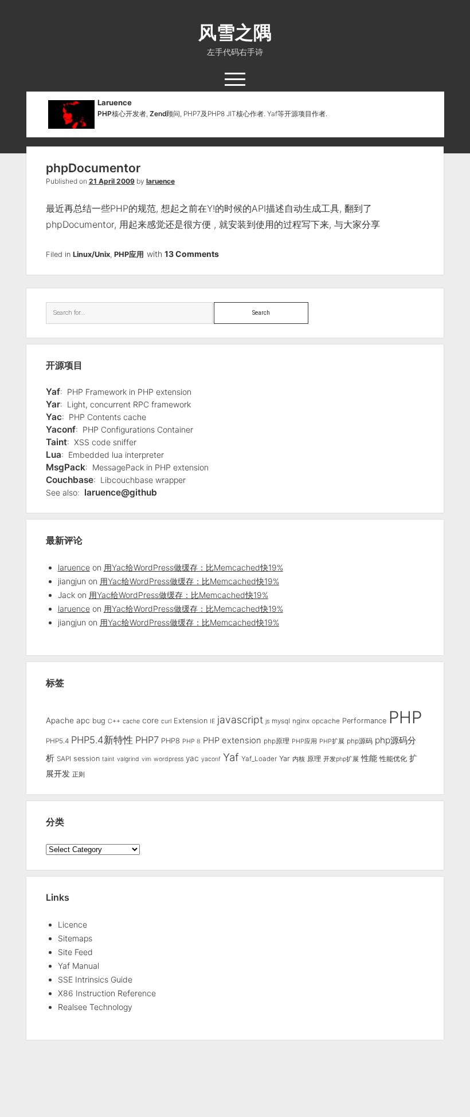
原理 (314, 759)
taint (108, 759)
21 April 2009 (112, 181)
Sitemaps (75, 938)
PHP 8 (191, 741)
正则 (78, 774)
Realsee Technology (95, 1007)
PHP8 (170, 740)
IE (212, 721)
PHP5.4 (57, 741)
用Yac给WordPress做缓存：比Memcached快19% (193, 567)
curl (166, 721)
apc (83, 720)
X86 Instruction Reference (107, 993)
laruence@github (120, 492)
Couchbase (69, 479)
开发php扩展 (341, 759)
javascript (240, 720)
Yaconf (61, 429)
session (86, 758)
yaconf (211, 759)
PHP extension (232, 740)
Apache (60, 720)
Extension (190, 720)
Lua (53, 454)
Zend (158, 113)
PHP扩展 (331, 741)
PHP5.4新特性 (102, 740)
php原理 (276, 741)
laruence (160, 181)
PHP (104, 113)
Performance (364, 720)
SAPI (64, 759)
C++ (114, 721)
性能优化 (393, 759)
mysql (281, 721)
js (267, 721)
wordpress (168, 759)
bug (98, 720)
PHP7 (147, 740)
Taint (56, 442)
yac (192, 758)
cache (131, 721)
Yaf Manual (78, 966)
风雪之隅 (235, 32)
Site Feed (75, 952)
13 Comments (191, 254)
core (150, 720)
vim (146, 759)
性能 (369, 758)
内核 (298, 759)
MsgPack (65, 467)
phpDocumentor (93, 168)
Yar (53, 404)
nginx (301, 721)
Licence (72, 924)
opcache (326, 721)
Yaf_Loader (259, 759)
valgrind (128, 759)
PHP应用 (129, 254)
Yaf (53, 391)
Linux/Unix (91, 254)
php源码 (360, 741)
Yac (54, 416)
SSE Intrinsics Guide (95, 979)
